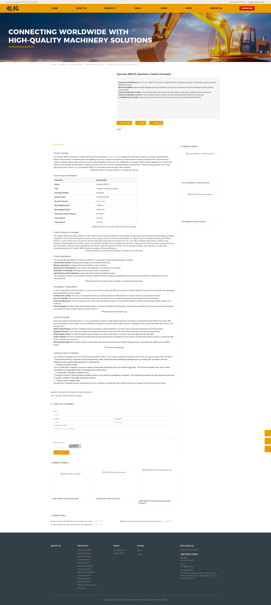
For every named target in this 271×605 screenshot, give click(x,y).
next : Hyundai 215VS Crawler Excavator (66, 396)
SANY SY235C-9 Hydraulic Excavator (66, 498)
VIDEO (188, 8)
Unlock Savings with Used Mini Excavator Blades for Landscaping (74, 521)
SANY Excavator (83, 563)
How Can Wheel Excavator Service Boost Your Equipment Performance (74, 524)
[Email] (268, 441)
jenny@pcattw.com (187, 566)
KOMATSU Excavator (84, 566)
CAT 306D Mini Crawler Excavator (194, 221)
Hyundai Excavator (77, 64)
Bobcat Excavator (83, 582)
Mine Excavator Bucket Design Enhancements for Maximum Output (143, 521)
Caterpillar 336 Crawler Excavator (108, 498)
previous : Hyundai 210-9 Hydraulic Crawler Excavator (71, 392)
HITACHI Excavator (84, 569)
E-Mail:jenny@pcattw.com (256, 2)
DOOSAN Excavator (84, 556)
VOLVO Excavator (83, 579)
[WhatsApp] (268, 433)
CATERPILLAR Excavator (86, 572)
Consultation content (60, 425)
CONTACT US (216, 8)
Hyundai (145, 82)
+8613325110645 (189, 554)
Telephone (158, 123)
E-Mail (142, 123)
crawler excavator (113, 157)
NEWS (116, 546)
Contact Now (125, 123)
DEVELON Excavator (84, 550)
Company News (119, 550)
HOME (55, 8)
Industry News (118, 553)
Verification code (58, 442)
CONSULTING (247, 8)
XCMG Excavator (83, 560)
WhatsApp (117, 419)
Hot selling (81, 588)
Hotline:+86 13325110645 (237, 2)
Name (55, 411)
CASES (164, 8)
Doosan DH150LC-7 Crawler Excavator (195, 183)
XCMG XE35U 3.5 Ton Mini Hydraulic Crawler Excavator (155, 502)
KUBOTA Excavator (84, 575)
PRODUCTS (64, 64)
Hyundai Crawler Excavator (95, 64)
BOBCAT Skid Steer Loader (87, 585)
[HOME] (12, 8)
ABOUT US (81, 8)
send (61, 452)
